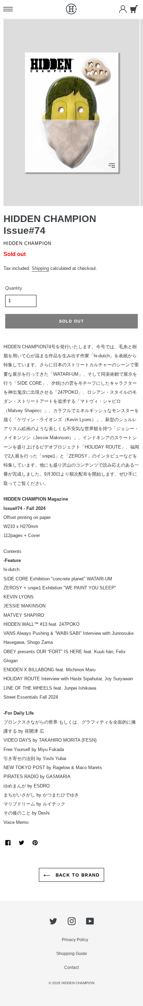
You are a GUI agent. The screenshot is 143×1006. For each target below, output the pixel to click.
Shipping (40, 268)
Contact (71, 967)
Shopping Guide (71, 953)
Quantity (13, 288)
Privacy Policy (75, 939)
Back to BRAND (77, 875)
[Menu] (7, 9)
